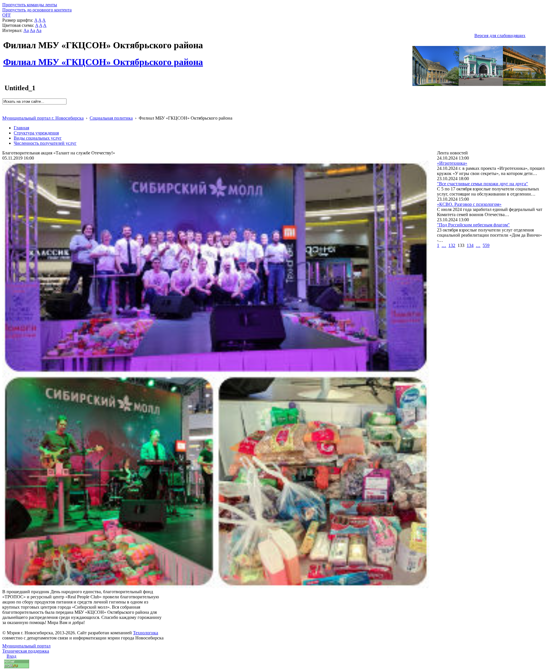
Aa (26, 30)
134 (470, 245)
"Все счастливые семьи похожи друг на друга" (482, 183)
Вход (11, 656)
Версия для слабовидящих (499, 35)
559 (486, 245)
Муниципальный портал (26, 645)
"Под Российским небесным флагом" (473, 224)
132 (451, 245)
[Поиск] (4, 107)
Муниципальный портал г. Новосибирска (43, 118)
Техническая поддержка (25, 651)
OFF (6, 15)
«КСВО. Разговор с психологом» (469, 204)
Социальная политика (111, 118)
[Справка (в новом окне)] (4, 112)
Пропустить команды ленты (29, 4)
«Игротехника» (452, 163)
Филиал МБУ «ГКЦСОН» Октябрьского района (103, 59)
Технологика (145, 632)
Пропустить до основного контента (37, 9)
